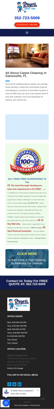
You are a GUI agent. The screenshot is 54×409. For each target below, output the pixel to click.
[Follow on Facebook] (9, 384)
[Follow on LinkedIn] (14, 384)
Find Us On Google (15, 368)
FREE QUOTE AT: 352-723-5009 (28, 282)
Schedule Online (27, 25)
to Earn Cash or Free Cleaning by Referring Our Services (27, 258)
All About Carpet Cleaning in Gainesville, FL (25, 74)
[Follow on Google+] (19, 384)
